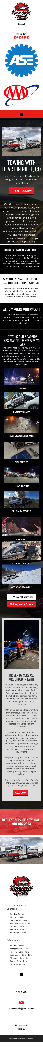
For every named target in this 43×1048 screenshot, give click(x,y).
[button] (19, 28)
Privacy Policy (30, 1038)
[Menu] (21, 114)
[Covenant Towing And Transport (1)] (21, 850)
